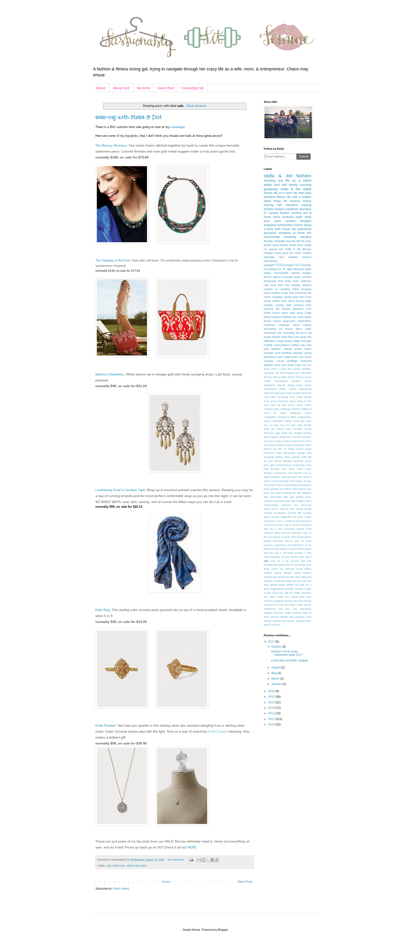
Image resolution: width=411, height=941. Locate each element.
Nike (284, 377)
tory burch (305, 356)
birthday (286, 316)
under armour (303, 604)
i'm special (270, 249)
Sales (308, 269)
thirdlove (268, 601)
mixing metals (303, 508)
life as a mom (283, 193)
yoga (298, 365)
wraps (267, 624)
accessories (281, 381)
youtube (275, 624)
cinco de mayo (275, 413)
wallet (288, 612)
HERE (191, 847)
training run (274, 269)
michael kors (287, 508)
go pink (268, 461)
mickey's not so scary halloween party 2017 (287, 653)
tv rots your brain (285, 604)
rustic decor (304, 557)
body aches (270, 401)
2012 (271, 713)
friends (268, 193)
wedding (297, 612)
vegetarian (305, 608)
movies (275, 517)
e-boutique (178, 127)
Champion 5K (271, 373)
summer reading (294, 588)
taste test (278, 592)
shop (266, 568)
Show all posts (196, 106)
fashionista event (302, 445)
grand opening (283, 461)
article (282, 389)
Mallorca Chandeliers (109, 374)
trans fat (292, 601)
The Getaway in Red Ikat (112, 260)
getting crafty (299, 457)
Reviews (143, 88)
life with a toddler (299, 197)
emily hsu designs (292, 433)
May (274, 673)
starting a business (274, 581)
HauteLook (293, 373)
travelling (290, 237)
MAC (308, 373)
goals (303, 336)
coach (308, 413)
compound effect (287, 417)
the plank (292, 597)
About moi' (121, 88)
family (293, 185)
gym (272, 465)
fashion (303, 175)
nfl (271, 525)
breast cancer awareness (280, 321)
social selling (303, 568)
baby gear (280, 393)
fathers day (270, 449)
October (276, 646)
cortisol (288, 421)
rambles (275, 292)
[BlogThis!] (203, 859)
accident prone (301, 381)
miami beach (271, 508)
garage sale (304, 453)
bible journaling (279, 397)
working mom (303, 305)
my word (298, 517)
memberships (271, 505)
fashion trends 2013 (291, 245)
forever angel (303, 449)
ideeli (306, 477)
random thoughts (298, 221)
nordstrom (291, 209)
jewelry (293, 485)
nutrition (268, 289)
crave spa (298, 421)
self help (306, 561)
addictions (269, 385)
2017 (271, 641)
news (266, 525)
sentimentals (271, 564)
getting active (283, 457)
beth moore (282, 229)
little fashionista (273, 497)
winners (274, 617)
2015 (271, 696)
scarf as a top (279, 561)
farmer (272, 445)
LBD (302, 373)
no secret (294, 525)
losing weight (292, 341)
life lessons (292, 201)
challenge (285, 409)
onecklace (289, 528)
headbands (298, 465)
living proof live (284, 252)
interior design (303, 481)
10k (277, 308)
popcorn (268, 545)
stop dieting (270, 584)
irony (266, 485)
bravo (293, 401)
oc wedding (282, 289)
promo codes (302, 348)
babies (267, 272)
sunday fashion (279, 213)
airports (281, 385)
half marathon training (294, 205)
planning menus (282, 541)
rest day (268, 553)
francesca (269, 453)
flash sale (293, 336)
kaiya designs (271, 489)
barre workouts (283, 217)
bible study (303, 217)
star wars (295, 577)
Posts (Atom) (121, 888)
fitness (281, 197)
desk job (269, 429)
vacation (305, 237)
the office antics (274, 597)
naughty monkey (301, 285)
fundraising (289, 453)
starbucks (306, 577)
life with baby (302, 193)
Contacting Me (192, 88)
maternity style (282, 501)
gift (309, 457)
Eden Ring (102, 610)
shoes (267, 297)
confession (277, 421)
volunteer (279, 612)
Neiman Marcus (272, 377)
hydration (275, 477)
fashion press (284, 445)
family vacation (302, 277)
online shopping (302, 289)
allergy (290, 385)
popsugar (269, 257)
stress (282, 584)
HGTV (283, 373)
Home (101, 88)
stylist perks (291, 356)
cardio (308, 405)
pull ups (274, 548)
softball (268, 572)
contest (307, 325)
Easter (276, 312)
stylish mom (279, 301)
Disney (298, 225)
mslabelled (286, 517)
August (276, 667)
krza (309, 489)
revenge (268, 352)
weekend (270, 197)
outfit (308, 528)
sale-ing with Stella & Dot (128, 117)
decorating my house (278, 328)
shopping (277, 297)
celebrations (304, 321)
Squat (308, 377)
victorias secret (274, 361)
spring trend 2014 (294, 297)
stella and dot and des (298, 581)
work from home (284, 365)
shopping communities (278, 225)
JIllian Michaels (295, 269)
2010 (271, 724)
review (307, 201)
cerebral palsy (271, 409)
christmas (269, 325)
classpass (295, 413)
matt (266, 285)
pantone (286, 533)
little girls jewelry (293, 497)
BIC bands (294, 369)
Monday (268, 241)
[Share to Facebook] (212, 859)
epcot (275, 245)
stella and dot (275, 185)
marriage (306, 341)
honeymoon (280, 473)
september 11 (286, 564)
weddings (292, 361)
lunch (308, 497)
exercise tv (270, 441)
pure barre (272, 221)
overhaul (268, 533)
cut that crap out (279, 425)
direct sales (303, 328)
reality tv (284, 548)
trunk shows (304, 601)
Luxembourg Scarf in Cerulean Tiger (120, 490)
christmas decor (288, 325)
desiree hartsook (283, 277)
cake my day (278, 405)
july (300, 485)
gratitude (298, 461)
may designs (298, 501)
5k (284, 269)
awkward (268, 393)
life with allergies (302, 493)
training (269, 205)
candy (299, 405)
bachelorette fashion (287, 272)
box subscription (301, 316)
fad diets (306, 441)
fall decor (301, 332)
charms (296, 409)
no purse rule (281, 525)
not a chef (276, 528)
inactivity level (286, 481)
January (277, 684)
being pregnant (272, 316)
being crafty (304, 312)
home (300, 469)
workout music (303, 621)
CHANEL (306, 369)
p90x (277, 533)
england (274, 437)
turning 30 (269, 604)
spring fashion (303, 572)
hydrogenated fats (291, 477)
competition (270, 417)
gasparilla (269, 457)
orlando (288, 348)
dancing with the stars (298, 241)
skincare (289, 568)
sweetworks (271, 261)
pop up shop (302, 541)
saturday (298, 352)
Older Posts (245, 881)
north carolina (303, 252)
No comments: (176, 859)
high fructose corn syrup (279, 469)
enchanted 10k (272, 332)
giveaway (271, 189)
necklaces (269, 521)
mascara (268, 501)
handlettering (283, 465)
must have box (279, 285)
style (280, 356)
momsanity (280, 513)
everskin (306, 437)
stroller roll (292, 584)
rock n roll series (283, 553)
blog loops (296, 397)
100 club (306, 365)
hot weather (295, 473)
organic (300, 528)
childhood (306, 409)
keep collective (302, 281)
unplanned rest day (277, 608)
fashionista (270, 281)
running (305, 185)
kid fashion (286, 489)
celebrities (279, 241)
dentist (307, 425)
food (280, 281)
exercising (289, 332)
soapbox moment (299, 257)
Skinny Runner (295, 377)
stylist (267, 201)
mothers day (298, 345)
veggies (268, 612)
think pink (305, 597)
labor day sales (272, 493)
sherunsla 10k (303, 292)
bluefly (307, 397)
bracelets (283, 401)
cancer (291, 405)
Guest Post (165, 88)
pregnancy (280, 545)
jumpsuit (306, 485)
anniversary (270, 389)
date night (297, 425)
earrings (298, 429)
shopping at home (292, 233)
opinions (276, 348)
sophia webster (283, 572)
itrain (288, 281)
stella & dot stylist (137, 865)
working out (273, 180)
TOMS (267, 381)
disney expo (284, 429)
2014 (266, 369)
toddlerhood (280, 601)
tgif (286, 592)
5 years (282, 369)
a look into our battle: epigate (289, 660)
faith (266, 445)
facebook (296, 441)
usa (295, 608)
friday (277, 201)
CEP (308, 308)
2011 (271, 719)
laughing (287, 493)
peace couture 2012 (285, 537)
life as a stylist (298, 180)
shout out (277, 568)
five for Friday (286, 449)
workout (268, 308)
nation (307, 517)
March (275, 678)
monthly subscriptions (276, 345)
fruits (279, 453)
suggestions (277, 588)
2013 (271, 707)
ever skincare (294, 437)
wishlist (284, 617)
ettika (283, 437)
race (281, 257)
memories (306, 505)
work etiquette (297, 617)
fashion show (280, 336)
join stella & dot (290, 249)
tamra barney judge (299, 301)
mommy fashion (274, 209)
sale (108, 865)
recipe (284, 292)
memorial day (289, 505)
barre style (288, 312)
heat (308, 465)
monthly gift (294, 513)
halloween (269, 341)
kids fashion (299, 489)
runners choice (289, 557)
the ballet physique (300, 592)
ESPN (267, 312)
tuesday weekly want (278, 305)
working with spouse (284, 621)
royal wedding (283, 352)
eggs (277, 433)
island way (275, 485)
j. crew (285, 485)
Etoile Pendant (105, 725)
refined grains (303, 548)
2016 (274, 369)
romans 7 (300, 553)
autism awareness (300, 389)
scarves (295, 561)
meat (308, 501)
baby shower (294, 393)
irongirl (280, 341)
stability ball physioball (276, 577)
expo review (283, 441)
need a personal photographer (293, 521)
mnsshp (268, 513)
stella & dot (119, 865)
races (267, 292)
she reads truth (302, 564)
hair (309, 336)
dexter (267, 245)
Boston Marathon (293, 308)
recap (292, 548)
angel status (303, 385)
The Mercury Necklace (111, 145)
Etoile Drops (216, 731)
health (307, 245)
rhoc (291, 292)
